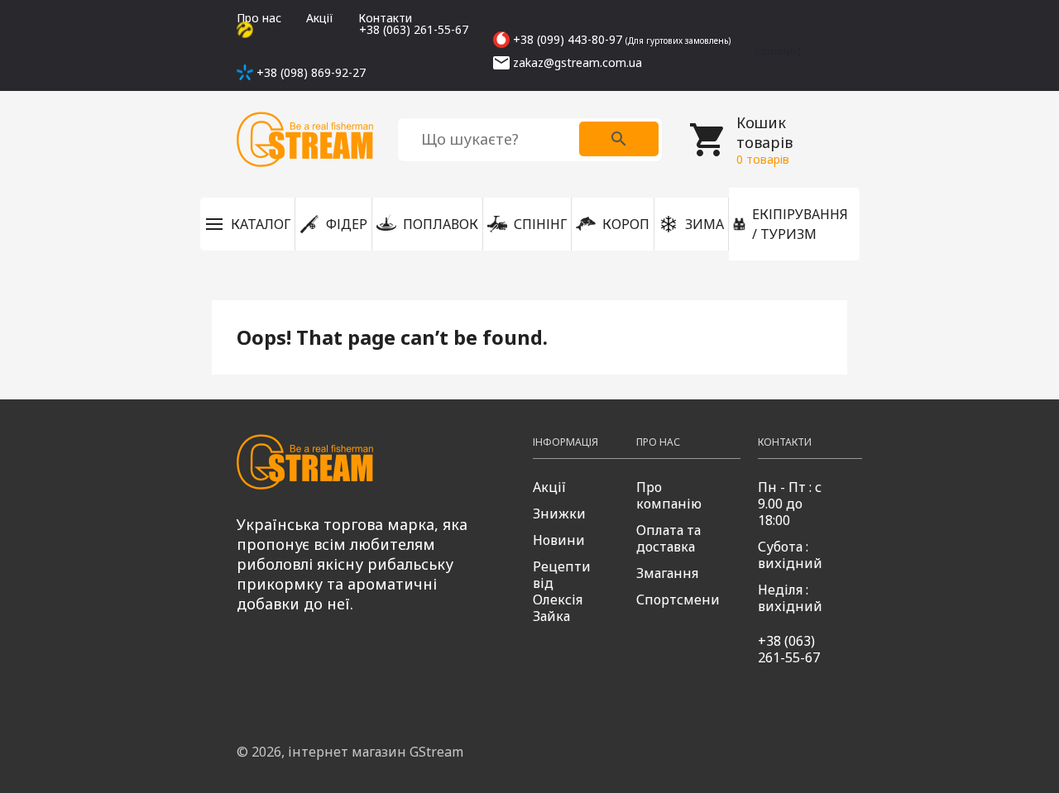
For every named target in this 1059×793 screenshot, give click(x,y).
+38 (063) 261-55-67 (789, 649)
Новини (559, 540)
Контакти (385, 18)
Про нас (259, 18)
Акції (319, 18)
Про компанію (669, 495)
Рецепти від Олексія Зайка (562, 591)
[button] (247, 224)
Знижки (559, 513)
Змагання (667, 573)
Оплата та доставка (668, 538)
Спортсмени (678, 599)
